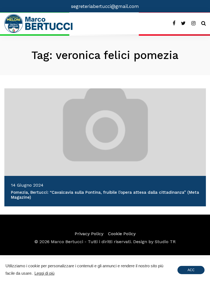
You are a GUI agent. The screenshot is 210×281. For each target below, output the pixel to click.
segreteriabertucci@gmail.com (105, 6)
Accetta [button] (191, 271)
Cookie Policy (122, 233)
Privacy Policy (89, 233)
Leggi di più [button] (44, 273)
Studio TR (165, 241)
